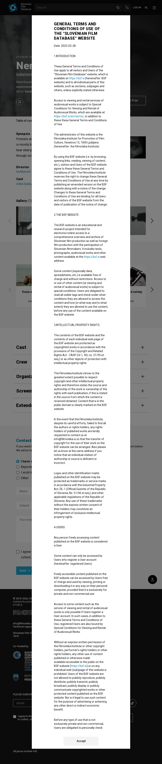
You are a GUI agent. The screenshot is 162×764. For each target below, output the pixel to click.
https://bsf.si (77, 78)
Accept (81, 741)
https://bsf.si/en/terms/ (69, 116)
